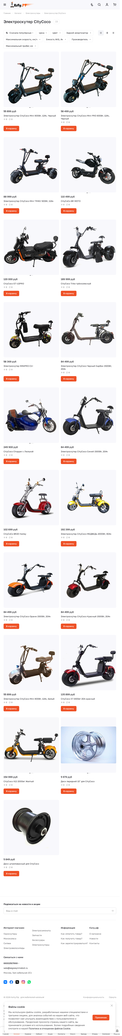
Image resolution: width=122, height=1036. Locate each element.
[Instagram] (23, 982)
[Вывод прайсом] (113, 33)
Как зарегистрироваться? (74, 943)
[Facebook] (11, 982)
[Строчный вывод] (107, 33)
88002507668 (11, 963)
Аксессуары (38, 940)
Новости (93, 938)
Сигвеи (7, 943)
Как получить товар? (71, 938)
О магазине (95, 933)
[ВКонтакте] (5, 982)
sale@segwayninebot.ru (16, 968)
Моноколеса (10, 938)
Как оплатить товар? (71, 933)
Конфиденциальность (93, 997)
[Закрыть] (111, 1005)
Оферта (112, 997)
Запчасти (37, 935)
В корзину (11, 128)
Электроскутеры (40, 944)
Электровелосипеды (14, 948)
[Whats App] (29, 982)
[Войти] (106, 4)
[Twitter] (17, 982)
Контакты (94, 943)
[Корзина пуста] (114, 4)
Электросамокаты (41, 930)
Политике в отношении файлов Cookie (49, 1028)
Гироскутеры (10, 933)
